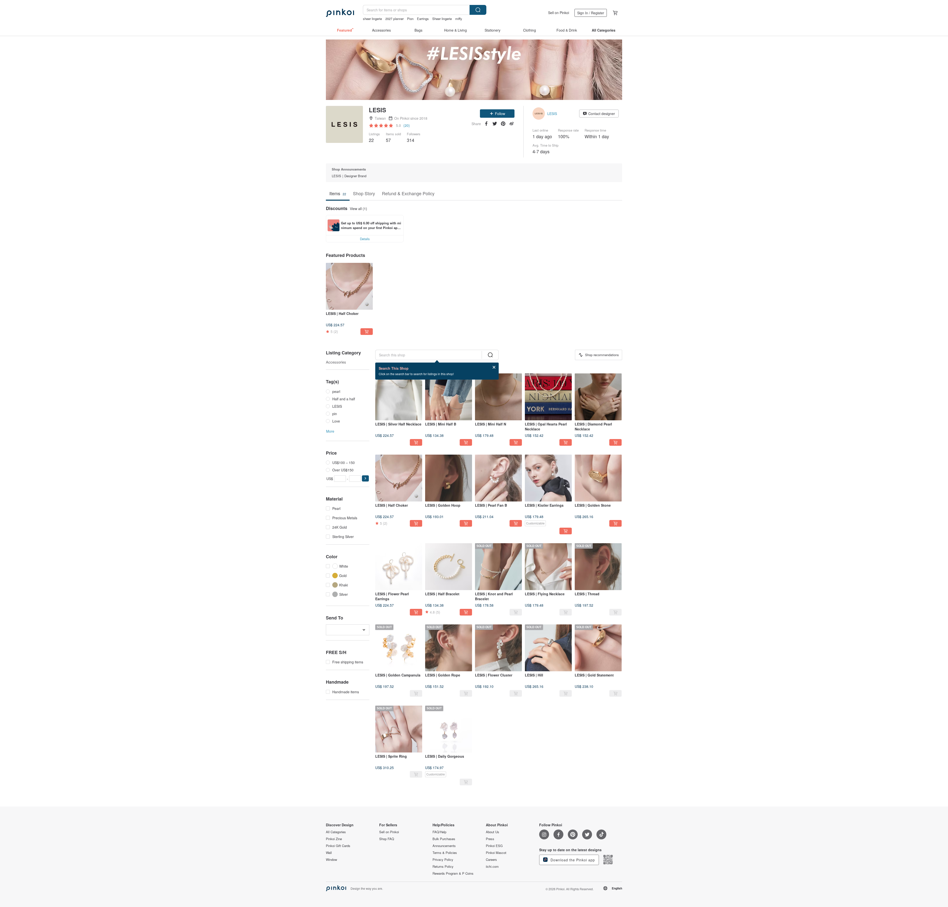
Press (490, 839)
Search (478, 10)
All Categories (336, 832)
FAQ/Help (439, 832)
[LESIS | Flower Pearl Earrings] (398, 566)
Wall (329, 852)
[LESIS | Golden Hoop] (448, 478)
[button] (497, 113)
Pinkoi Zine (334, 839)
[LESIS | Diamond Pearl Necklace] (598, 396)
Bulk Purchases (444, 839)
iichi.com (492, 866)
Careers (491, 859)
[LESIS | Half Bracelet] (448, 566)
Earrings (423, 18)
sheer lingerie (372, 18)
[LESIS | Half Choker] (349, 286)
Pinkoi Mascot (496, 852)
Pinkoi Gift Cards (338, 846)
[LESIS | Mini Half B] (448, 396)
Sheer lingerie (442, 18)
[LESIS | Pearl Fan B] (498, 478)
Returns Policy (443, 866)
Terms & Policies (445, 852)
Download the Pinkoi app (572, 859)
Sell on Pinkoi (558, 12)
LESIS (552, 113)
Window (331, 859)
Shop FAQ (386, 839)
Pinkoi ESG (494, 846)
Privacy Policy (443, 859)
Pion (410, 18)
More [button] (330, 431)
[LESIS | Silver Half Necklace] (398, 396)
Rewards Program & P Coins (453, 873)
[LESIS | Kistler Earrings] (548, 478)
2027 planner (394, 18)
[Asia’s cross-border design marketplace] (340, 12)
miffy (458, 18)
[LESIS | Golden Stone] (598, 478)
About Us (492, 832)
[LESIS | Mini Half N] (498, 396)
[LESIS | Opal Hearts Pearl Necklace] (548, 396)
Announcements (444, 846)
